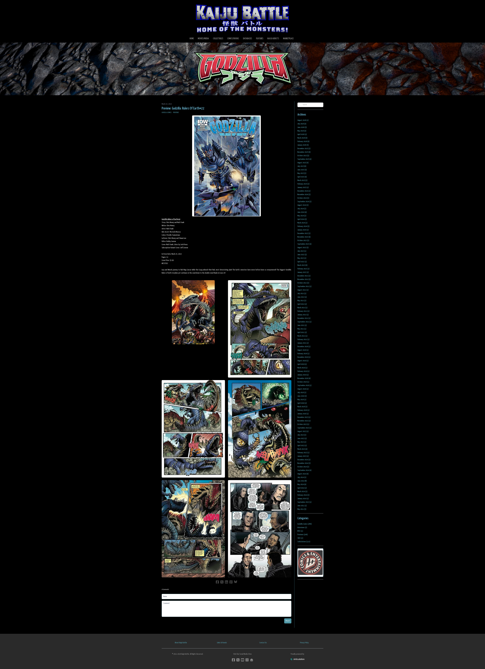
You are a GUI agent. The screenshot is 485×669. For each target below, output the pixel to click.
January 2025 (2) (303, 187)
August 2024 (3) (303, 205)
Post (288, 621)
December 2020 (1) (303, 347)
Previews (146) (302, 535)
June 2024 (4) (302, 212)
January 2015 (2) (303, 456)
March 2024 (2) (302, 223)
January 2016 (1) (303, 414)
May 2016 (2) (301, 400)
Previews (176, 112)
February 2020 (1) (303, 354)
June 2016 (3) (302, 396)
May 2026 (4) (301, 131)
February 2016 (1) (303, 410)
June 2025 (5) (302, 170)
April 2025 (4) (302, 177)
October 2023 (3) (303, 240)
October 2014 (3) (303, 467)
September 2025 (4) (304, 159)
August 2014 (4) (303, 474)
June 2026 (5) (302, 127)
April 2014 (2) (302, 488)
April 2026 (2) (302, 134)
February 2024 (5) (303, 226)
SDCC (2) (300, 538)
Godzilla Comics (167, 112)
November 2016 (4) (304, 378)
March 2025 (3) (302, 180)
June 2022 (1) (302, 297)
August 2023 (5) (303, 248)
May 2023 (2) (301, 258)
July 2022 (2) (301, 293)
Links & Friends (222, 643)
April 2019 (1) (302, 364)
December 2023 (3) (303, 233)
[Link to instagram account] (247, 660)
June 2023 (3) (302, 255)
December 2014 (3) (303, 460)
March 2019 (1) (302, 368)
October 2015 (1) (303, 424)
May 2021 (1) (301, 329)
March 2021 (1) (302, 336)
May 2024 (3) (301, 216)
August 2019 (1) (303, 361)
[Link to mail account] (251, 660)
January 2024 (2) (303, 230)
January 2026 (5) (303, 145)
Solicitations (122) (303, 542)
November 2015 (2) (304, 421)
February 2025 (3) (303, 184)
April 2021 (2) (302, 332)
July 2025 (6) (301, 166)
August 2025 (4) (303, 163)
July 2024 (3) (301, 209)
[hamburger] (167, 4)
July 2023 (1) (301, 251)
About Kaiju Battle (181, 643)
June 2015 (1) (302, 438)
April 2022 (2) (302, 304)
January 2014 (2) (303, 499)
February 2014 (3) (303, 495)
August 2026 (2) (303, 120)
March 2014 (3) (302, 491)
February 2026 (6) (303, 141)
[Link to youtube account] (242, 660)
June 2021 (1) (302, 325)
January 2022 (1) (303, 315)
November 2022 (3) (304, 279)
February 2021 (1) (303, 339)
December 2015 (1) (303, 417)
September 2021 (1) (304, 322)
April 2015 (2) (302, 446)
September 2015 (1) (304, 428)
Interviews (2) (302, 527)
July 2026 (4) (301, 124)
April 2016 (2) (302, 403)
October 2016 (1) (303, 382)
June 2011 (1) (302, 506)
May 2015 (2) (301, 442)
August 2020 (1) (303, 350)
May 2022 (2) (301, 301)
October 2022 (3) (303, 283)
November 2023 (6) (304, 237)
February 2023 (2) (303, 269)
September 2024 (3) (304, 202)
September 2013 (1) (304, 502)
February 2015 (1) (303, 453)
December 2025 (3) (303, 149)
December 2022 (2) (303, 276)
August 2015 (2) (303, 431)
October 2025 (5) (303, 156)
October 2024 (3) (303, 198)
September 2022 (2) (304, 286)
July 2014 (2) (301, 477)
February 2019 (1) (303, 371)
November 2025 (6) (304, 152)
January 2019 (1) (303, 375)
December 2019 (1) (303, 357)
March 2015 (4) (302, 449)
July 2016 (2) (301, 392)
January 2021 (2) (303, 343)
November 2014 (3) (304, 463)
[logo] (242, 18)
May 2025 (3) (301, 173)
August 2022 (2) (303, 290)
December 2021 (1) (303, 318)
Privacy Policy (304, 643)
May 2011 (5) (301, 509)
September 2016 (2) (304, 385)
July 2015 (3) (301, 435)
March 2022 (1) (302, 308)
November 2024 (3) (304, 194)
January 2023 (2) (303, 272)
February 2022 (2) (303, 311)
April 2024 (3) (302, 219)
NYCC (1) (300, 531)
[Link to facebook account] (233, 660)
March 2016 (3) (302, 407)
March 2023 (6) (302, 265)
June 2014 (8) (302, 481)
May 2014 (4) (301, 484)
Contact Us (263, 643)
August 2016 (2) (303, 389)
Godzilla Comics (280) (304, 524)
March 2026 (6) (302, 138)
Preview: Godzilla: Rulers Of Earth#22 (183, 108)
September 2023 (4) (304, 244)
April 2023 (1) (302, 262)
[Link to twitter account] (237, 660)
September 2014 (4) (304, 470)
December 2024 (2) (303, 191)
